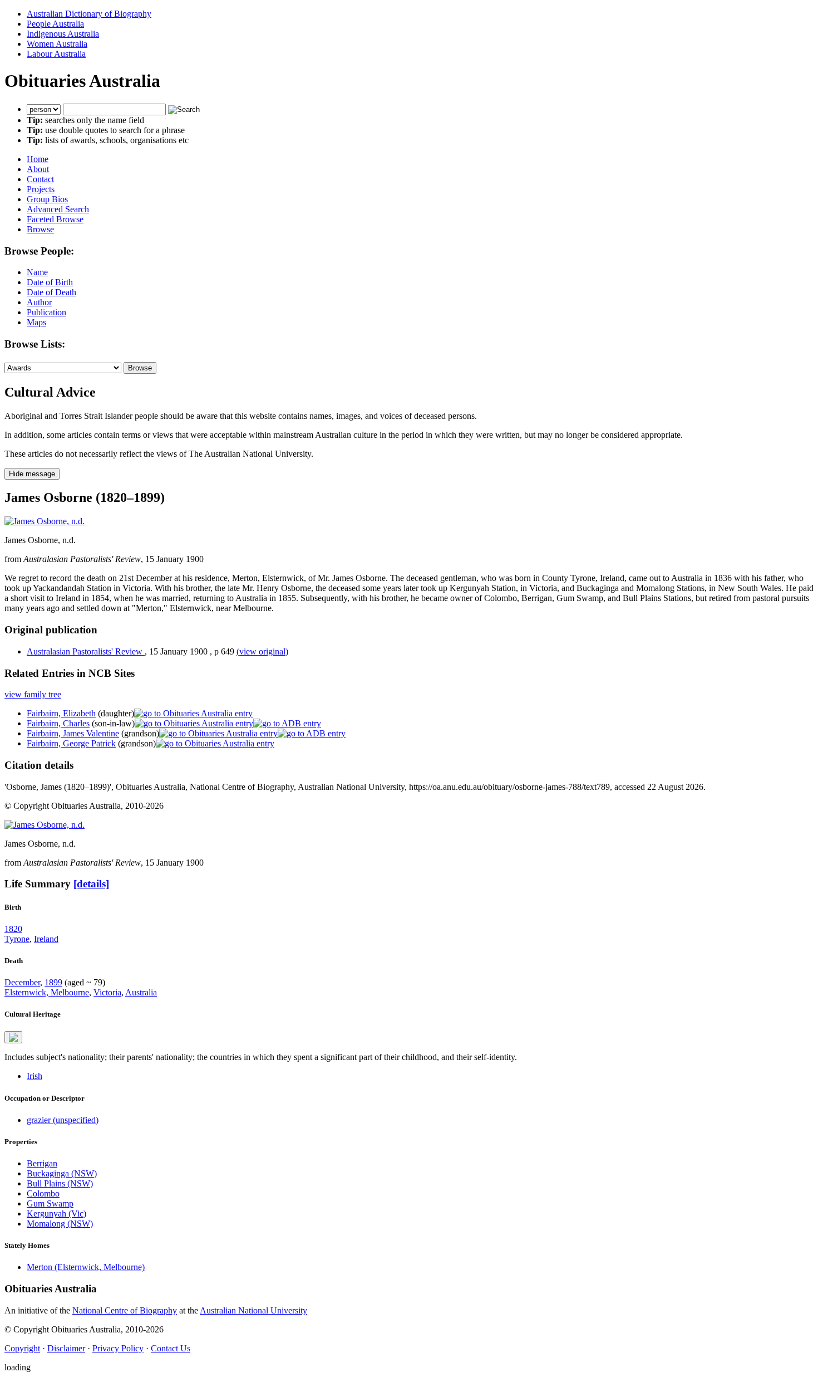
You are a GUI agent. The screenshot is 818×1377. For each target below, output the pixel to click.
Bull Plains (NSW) (60, 1183)
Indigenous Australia (63, 33)
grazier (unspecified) (62, 1120)
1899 (53, 982)
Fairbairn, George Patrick (71, 743)
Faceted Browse (55, 219)
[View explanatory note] (13, 1037)
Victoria (107, 992)
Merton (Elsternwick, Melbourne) (86, 1267)
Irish (34, 1076)
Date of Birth (50, 282)
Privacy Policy (118, 1348)
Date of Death (51, 292)
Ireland (46, 939)
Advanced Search (58, 209)
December (22, 982)
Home (37, 159)
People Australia (55, 23)
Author (39, 302)
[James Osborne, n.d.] (44, 521)
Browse (40, 229)
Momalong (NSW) (60, 1223)
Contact (40, 179)
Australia (141, 992)
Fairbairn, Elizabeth (61, 713)
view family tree (32, 694)
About (38, 169)
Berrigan (42, 1163)
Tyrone (16, 939)
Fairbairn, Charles (58, 723)
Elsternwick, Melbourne (46, 992)
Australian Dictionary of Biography (89, 13)
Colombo (43, 1193)
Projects (41, 189)
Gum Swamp (50, 1203)
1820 (13, 929)
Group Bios (47, 199)
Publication (46, 312)
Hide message (32, 474)
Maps (36, 322)
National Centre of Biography (124, 1310)
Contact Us (170, 1348)
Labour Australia (56, 53)
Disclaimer (66, 1348)
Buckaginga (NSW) (62, 1173)
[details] (91, 884)
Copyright (22, 1348)
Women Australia (57, 43)
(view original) (262, 651)
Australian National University (253, 1310)
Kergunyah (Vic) (56, 1213)
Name (37, 272)
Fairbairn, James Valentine (73, 733)
